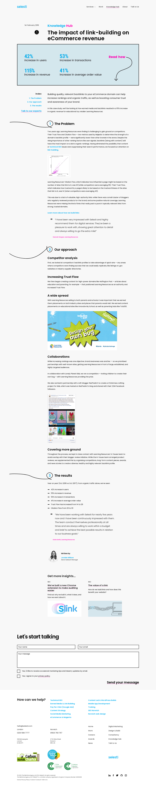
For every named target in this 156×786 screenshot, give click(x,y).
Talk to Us (135, 7)
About (125, 7)
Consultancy (113, 735)
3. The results (35, 105)
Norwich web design (97, 714)
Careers (91, 735)
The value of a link (98, 585)
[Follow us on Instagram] (126, 775)
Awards (91, 739)
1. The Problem (35, 98)
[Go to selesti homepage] (21, 7)
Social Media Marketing (60, 714)
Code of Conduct (35, 780)
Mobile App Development (99, 703)
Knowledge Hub (112, 7)
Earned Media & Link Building (62, 703)
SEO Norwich (93, 710)
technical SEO (56, 147)
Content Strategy (58, 710)
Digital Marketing (115, 726)
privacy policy (44, 676)
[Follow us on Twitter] (117, 775)
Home (90, 726)
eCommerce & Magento (60, 717)
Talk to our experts (31, 110)
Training (91, 707)
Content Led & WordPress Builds (102, 700)
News (90, 743)
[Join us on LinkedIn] (109, 775)
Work (101, 7)
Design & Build (114, 730)
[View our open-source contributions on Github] (122, 775)
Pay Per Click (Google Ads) (62, 707)
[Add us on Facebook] (113, 775)
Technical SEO (56, 700)
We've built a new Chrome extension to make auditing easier (63, 588)
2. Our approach (34, 102)
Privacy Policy (26, 780)
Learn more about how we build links (63, 213)
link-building (53, 150)
